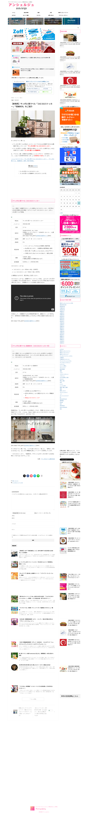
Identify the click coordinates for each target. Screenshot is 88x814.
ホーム (13, 12)
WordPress (62, 405)
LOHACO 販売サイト (42, 235)
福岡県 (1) (62, 337)
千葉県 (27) (62, 308)
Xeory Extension (63, 407)
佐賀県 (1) (62, 342)
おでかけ (14, 15)
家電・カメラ (63, 390)
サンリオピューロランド (65, 362)
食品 (13, 480)
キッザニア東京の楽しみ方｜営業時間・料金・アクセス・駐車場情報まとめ (74, 549)
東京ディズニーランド (64, 352)
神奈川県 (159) (63, 304)
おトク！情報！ (26, 15)
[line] (38, 475)
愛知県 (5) (62, 319)
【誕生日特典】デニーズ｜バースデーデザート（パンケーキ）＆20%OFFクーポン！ (74, 539)
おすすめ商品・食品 (64, 377)
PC (60, 397)
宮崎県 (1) (62, 339)
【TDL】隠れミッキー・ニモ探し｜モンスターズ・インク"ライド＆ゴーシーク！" (74, 576)
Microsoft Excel (63, 398)
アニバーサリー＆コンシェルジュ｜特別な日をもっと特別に (46, 806)
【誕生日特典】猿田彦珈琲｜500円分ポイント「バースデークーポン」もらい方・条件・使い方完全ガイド (70, 101)
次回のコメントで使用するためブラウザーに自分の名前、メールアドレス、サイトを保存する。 (32, 536)
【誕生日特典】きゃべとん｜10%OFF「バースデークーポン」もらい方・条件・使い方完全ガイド (70, 87)
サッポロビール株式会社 (48, 459)
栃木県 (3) (62, 316)
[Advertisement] (33, 187)
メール (14, 523)
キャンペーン (63, 367)
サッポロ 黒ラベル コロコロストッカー (29, 171)
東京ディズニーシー (64, 354)
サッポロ (21, 482)
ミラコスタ (45, 88)
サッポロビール (16, 482)
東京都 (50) (62, 306)
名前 (13, 518)
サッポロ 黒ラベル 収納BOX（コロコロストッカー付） (33, 173)
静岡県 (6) (62, 318)
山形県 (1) (62, 324)
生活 (61, 382)
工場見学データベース (64, 359)
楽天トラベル (45, 91)
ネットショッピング (64, 395)
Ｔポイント (62, 375)
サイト (13, 529)
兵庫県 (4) (62, 332)
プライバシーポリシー (63, 15)
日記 (51, 12)
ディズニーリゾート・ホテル (66, 355)
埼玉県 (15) (62, 309)
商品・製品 (62, 380)
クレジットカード (64, 392)
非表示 (35, 166)
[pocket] (31, 475)
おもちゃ (62, 379)
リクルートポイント (64, 374)
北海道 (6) (62, 323)
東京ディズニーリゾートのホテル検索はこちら (37, 81)
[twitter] (24, 475)
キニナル (38, 15)
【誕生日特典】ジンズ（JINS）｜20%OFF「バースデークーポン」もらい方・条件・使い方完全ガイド (70, 73)
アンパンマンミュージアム (65, 360)
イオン (61, 372)
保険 (61, 389)
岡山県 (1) (62, 334)
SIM (61, 403)
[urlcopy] (41, 475)
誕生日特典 (26, 12)
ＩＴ (61, 394)
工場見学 (62, 357)
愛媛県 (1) (62, 336)
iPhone (61, 402)
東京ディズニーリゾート (63, 12)
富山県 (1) (62, 321)
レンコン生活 (63, 385)
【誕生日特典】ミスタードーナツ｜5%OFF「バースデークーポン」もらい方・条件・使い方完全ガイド (70, 44)
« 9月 (61, 213)
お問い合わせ (51, 15)
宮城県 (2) (62, 326)
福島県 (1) (62, 327)
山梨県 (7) (62, 313)
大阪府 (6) (62, 331)
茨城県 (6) (62, 314)
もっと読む (33, 699)
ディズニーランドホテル (32, 88)
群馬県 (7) (62, 311)
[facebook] (27, 475)
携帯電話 (62, 400)
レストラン (62, 364)
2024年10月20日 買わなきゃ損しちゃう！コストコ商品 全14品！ (35, 665)
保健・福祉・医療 (64, 387)
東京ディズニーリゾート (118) (66, 303)
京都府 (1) (62, 329)
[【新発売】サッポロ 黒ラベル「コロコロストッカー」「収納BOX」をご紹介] (34, 475)
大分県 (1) (62, 341)
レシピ (61, 384)
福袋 (38, 12)
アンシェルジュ (40, 809)
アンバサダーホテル (32, 91)
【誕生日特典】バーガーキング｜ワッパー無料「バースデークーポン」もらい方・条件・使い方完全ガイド (70, 58)
